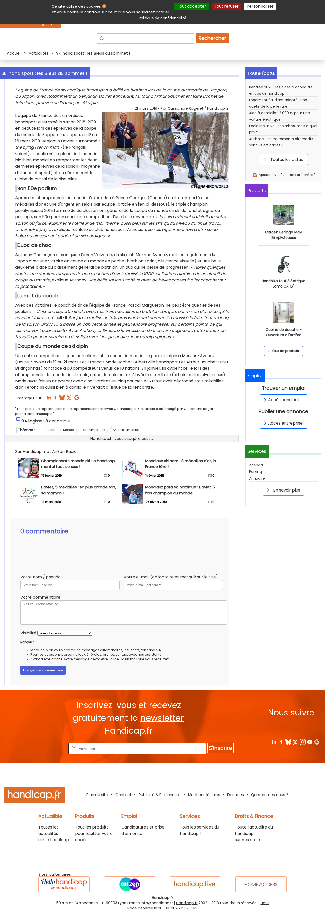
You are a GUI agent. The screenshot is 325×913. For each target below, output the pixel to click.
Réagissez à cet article (47, 421)
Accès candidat (283, 400)
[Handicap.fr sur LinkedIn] (274, 742)
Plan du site (97, 794)
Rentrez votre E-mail (47, 748)
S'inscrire (220, 748)
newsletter (162, 718)
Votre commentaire (40, 597)
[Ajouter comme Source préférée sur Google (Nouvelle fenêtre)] (317, 742)
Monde (68, 430)
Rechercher (212, 38)
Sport (51, 430)
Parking (255, 471)
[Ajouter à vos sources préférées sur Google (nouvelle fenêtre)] (77, 399)
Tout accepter (191, 6)
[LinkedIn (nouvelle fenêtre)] (49, 399)
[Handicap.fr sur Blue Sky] (288, 742)
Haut (265, 902)
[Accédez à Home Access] (261, 884)
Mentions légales (204, 794)
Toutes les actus (286, 159)
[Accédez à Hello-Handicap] (64, 884)
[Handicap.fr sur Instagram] (302, 742)
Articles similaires (126, 430)
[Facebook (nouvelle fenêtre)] (55, 399)
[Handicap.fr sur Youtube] (310, 742)
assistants (153, 654)
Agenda (256, 465)
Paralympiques (93, 430)
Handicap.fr (187, 902)
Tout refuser (226, 6)
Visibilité (28, 633)
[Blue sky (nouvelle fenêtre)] (62, 399)
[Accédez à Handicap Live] (195, 884)
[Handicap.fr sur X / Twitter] (295, 742)
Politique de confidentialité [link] (162, 18)
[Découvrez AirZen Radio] (129, 884)
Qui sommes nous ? (269, 794)
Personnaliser (260, 6)
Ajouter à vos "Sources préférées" (286, 175)
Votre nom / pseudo (40, 577)
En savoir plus (286, 490)
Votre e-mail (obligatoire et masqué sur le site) (171, 577)
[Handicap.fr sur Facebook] (281, 742)
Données (235, 794)
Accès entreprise (285, 423)
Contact (123, 794)
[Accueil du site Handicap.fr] (34, 795)
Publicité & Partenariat (160, 794)
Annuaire (257, 478)
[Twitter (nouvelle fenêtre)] (69, 399)
